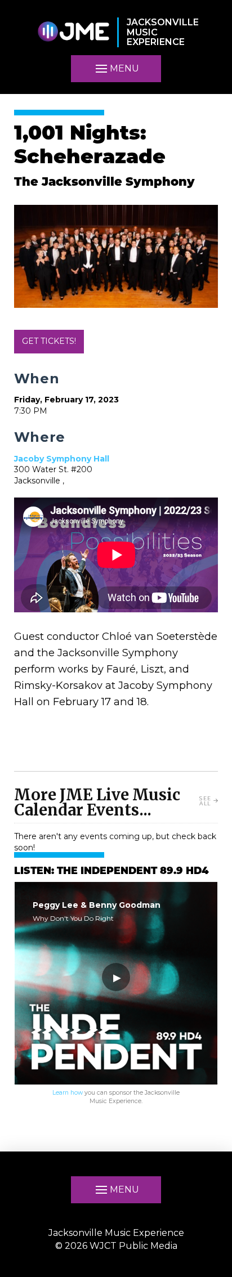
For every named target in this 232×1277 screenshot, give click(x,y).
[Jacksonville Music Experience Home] (73, 32)
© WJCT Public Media (116, 1245)
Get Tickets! (49, 341)
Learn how (67, 1092)
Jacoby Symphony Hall (61, 459)
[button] (116, 68)
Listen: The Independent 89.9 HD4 (111, 871)
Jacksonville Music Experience (116, 1232)
